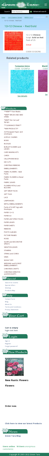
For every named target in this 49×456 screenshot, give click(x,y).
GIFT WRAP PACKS (11, 191)
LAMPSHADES (9, 201)
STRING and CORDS (11, 254)
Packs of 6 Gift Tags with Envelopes (13, 208)
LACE (6, 197)
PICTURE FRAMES (10, 235)
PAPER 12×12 (9, 213)
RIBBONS (7, 229)
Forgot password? (11, 346)
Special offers (10, 285)
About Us (8, 304)
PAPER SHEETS (9, 226)
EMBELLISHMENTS (10, 169)
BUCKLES (7, 144)
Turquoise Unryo (22, 66)
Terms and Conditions (13, 307)
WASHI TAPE (8, 260)
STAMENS (7, 250)
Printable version (39, 17)
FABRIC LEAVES (9, 182)
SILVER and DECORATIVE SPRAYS (13, 243)
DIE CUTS (7, 162)
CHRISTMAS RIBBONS (12, 165)
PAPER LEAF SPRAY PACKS (13, 219)
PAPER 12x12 (28, 17)
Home (3, 17)
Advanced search (39, 11)
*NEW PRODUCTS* (11, 129)
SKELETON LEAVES (10, 247)
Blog (6, 302)
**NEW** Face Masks (12, 112)
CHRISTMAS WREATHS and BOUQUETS (12, 273)
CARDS (6, 156)
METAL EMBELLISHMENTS (13, 204)
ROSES (6, 239)
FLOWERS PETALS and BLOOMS (12, 187)
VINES (6, 257)
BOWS (6, 140)
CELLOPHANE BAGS (11, 159)
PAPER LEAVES (9, 222)
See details (22, 96)
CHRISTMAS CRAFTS (11, 269)
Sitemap (8, 288)
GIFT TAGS (8, 194)
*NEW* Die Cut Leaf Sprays (11, 121)
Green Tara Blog (13, 436)
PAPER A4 (7, 216)
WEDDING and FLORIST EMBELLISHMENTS (12, 265)
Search (7, 11)
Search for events (11, 282)
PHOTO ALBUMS (10, 232)
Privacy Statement (11, 309)
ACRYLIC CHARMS (10, 137)
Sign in (7, 341)
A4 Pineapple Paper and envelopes (13, 133)
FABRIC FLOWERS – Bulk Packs (13, 173)
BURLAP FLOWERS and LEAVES (12, 148)
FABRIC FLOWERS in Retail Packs (13, 178)
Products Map (10, 290)
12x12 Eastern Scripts (15, 17)
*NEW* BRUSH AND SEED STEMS (13, 116)
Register (8, 344)
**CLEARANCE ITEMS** (12, 125)
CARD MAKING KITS (11, 152)
